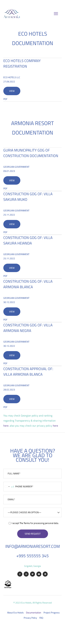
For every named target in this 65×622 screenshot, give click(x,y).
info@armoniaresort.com (32, 546)
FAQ (41, 618)
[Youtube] (38, 574)
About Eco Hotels (15, 612)
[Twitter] (32, 574)
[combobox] (9, 486)
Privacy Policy (30, 618)
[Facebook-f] (19, 574)
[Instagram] (26, 574)
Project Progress (52, 612)
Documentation (33, 612)
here (5, 425)
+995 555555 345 (32, 556)
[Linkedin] (45, 574)
